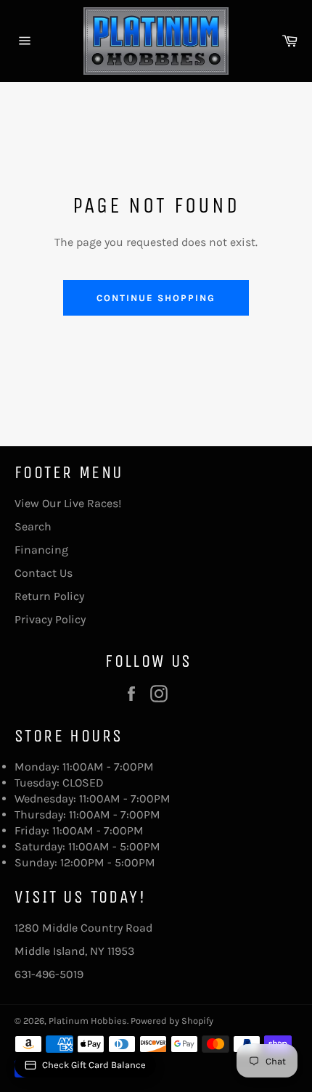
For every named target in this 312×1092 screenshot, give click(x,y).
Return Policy (49, 596)
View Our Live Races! (68, 503)
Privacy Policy (50, 619)
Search (33, 526)
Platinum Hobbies (88, 1020)
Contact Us (44, 573)
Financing (41, 550)
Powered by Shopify (172, 1020)
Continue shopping (156, 297)
